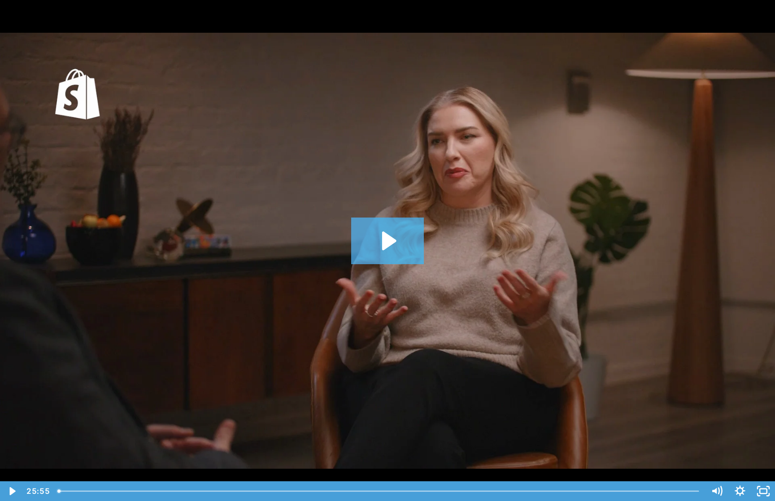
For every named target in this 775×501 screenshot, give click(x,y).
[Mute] (716, 491)
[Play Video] (11, 491)
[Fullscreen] (763, 491)
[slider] (379, 491)
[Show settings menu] (740, 491)
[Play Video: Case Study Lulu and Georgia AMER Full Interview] (387, 241)
